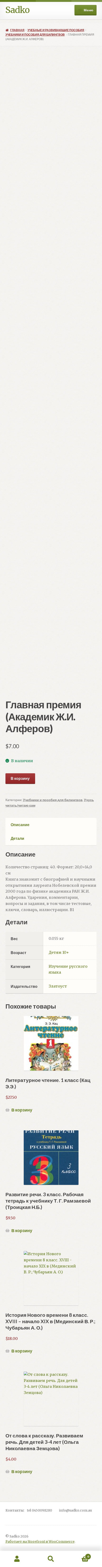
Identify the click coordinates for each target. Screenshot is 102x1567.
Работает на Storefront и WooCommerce (39, 1542)
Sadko (17, 10)
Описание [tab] (20, 824)
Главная (17, 30)
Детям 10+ (59, 952)
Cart (78, 1554)
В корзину (20, 778)
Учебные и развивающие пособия (56, 30)
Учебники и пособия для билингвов (35, 34)
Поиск (51, 1559)
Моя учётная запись (17, 1559)
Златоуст (58, 986)
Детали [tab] (17, 838)
